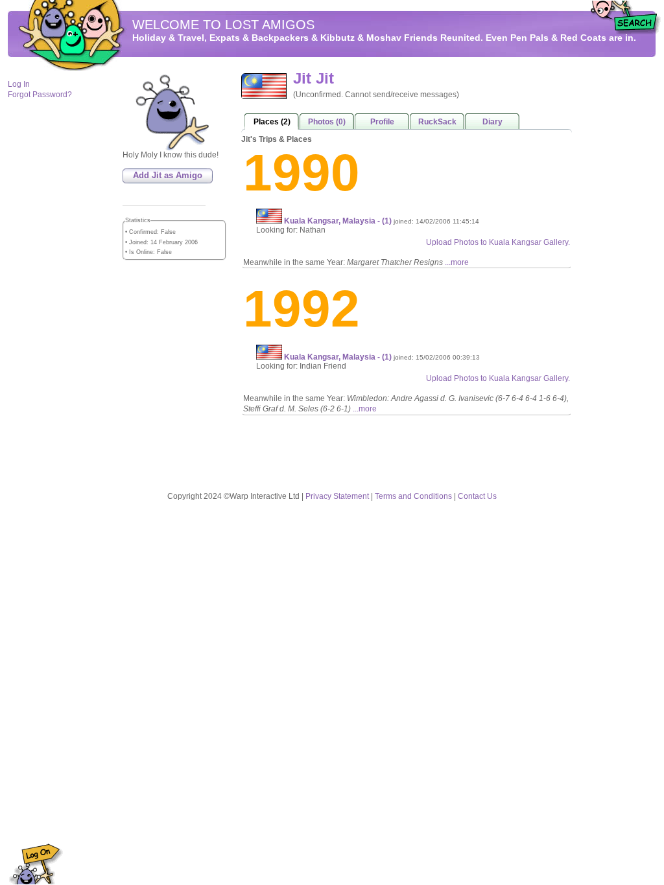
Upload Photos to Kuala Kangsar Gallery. (498, 242)
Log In (19, 84)
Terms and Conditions (413, 496)
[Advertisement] (617, 266)
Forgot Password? (40, 94)
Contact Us (477, 496)
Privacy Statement (337, 496)
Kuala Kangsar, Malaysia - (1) (339, 220)
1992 (301, 309)
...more (457, 262)
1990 (301, 172)
